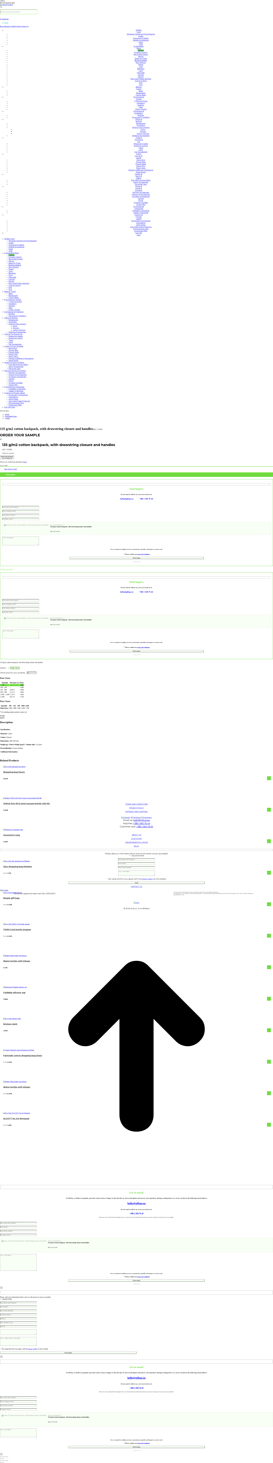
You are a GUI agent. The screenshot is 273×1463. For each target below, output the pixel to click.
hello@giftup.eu (126, 499)
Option (3, 668)
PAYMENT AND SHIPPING (136, 812)
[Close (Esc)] (7, 1456)
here (25, 462)
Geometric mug (11, 835)
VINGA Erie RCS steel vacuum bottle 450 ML (26, 803)
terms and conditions (143, 554)
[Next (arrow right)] (3, 1458)
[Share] (5, 1456)
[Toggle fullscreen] (3, 1456)
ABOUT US (136, 835)
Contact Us (25, 26)
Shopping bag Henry (14, 772)
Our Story (17, 26)
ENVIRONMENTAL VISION (136, 842)
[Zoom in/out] (1, 1456)
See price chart (10, 469)
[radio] (15, 668)
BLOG (136, 846)
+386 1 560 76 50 (144, 826)
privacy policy (147, 879)
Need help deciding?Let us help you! (7, 457)
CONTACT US (136, 887)
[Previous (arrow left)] (1, 1458)
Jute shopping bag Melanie (17, 866)
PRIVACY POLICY (136, 808)
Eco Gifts (11, 26)
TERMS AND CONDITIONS (136, 804)
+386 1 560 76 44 (146, 499)
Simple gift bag (11, 898)
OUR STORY (136, 839)
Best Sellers (4, 26)
